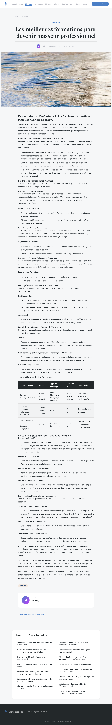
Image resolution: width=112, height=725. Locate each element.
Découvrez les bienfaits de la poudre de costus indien (34, 665)
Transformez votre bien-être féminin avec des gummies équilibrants (34, 680)
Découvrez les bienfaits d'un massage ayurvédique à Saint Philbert (31, 658)
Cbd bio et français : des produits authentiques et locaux (35, 687)
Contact (44, 712)
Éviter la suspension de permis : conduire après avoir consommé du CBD (33, 672)
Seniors (85, 4)
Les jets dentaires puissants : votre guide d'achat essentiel (74, 651)
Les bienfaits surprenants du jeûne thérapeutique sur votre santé (72, 692)
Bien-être (28, 4)
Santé (78, 4)
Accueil (14, 4)
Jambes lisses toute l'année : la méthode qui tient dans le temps (75, 670)
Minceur (57, 4)
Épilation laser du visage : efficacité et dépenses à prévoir (73, 685)
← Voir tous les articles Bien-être (31, 615)
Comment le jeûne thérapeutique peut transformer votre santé (73, 643)
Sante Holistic (16, 711)
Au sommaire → (100, 4)
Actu (21, 4)
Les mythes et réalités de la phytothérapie (75, 664)
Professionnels (67, 4)
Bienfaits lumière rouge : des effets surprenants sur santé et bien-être (72, 658)
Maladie (48, 4)
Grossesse (39, 4)
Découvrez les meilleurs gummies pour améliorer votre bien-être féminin (32, 651)
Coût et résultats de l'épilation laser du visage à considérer (34, 643)
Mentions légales (33, 712)
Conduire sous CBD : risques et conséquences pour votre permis (76, 678)
